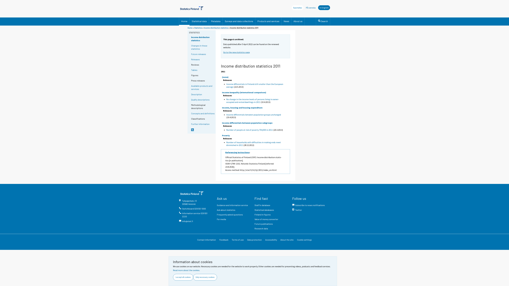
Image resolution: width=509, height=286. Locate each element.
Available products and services (201, 87)
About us (297, 21)
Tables (194, 70)
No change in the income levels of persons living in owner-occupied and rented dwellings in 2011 (252, 100)
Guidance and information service (232, 205)
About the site (287, 239)
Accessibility (271, 239)
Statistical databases (264, 210)
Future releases (198, 54)
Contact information (206, 239)
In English (324, 7)
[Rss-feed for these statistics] (202, 130)
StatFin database (262, 205)
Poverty (226, 135)
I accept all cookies (183, 277)
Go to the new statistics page (236, 52)
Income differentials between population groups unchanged (253, 114)
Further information (200, 124)
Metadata (215, 21)
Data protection (254, 239)
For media (221, 219)
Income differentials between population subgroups (247, 123)
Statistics (198, 28)
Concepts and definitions (203, 113)
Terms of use (238, 239)
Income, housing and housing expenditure (242, 107)
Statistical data (199, 21)
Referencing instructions (237, 152)
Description (196, 94)
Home (184, 21)
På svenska (311, 7)
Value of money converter (266, 219)
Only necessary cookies (205, 277)
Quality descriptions (200, 99)
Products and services (268, 21)
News (286, 21)
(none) (225, 77)
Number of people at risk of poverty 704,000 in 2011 (249, 130)
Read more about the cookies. (186, 270)
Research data (261, 228)
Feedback (223, 239)
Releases (195, 59)
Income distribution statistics (216, 28)
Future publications (263, 224)
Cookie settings (304, 239)
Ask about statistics (226, 210)
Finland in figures (262, 214)
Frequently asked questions (230, 214)
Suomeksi (297, 7)
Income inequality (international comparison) (244, 92)
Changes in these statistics (199, 47)
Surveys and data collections (239, 21)
